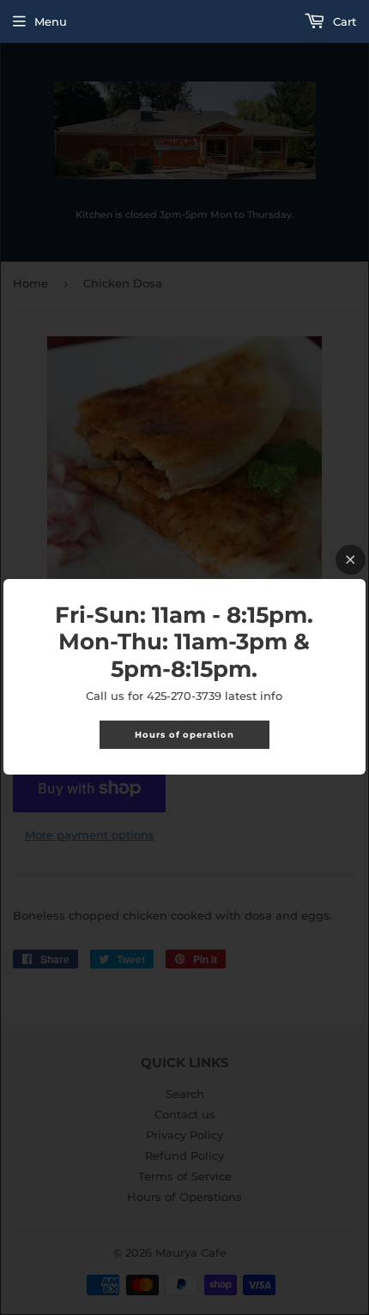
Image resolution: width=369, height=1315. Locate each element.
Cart (343, 21)
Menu (50, 21)
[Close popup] (351, 560)
